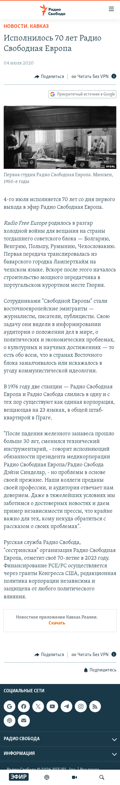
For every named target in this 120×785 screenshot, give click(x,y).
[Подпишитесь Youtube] (52, 706)
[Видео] (74, 777)
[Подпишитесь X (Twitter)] (38, 706)
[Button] (49, 77)
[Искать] (102, 777)
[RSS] (95, 706)
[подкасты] (47, 777)
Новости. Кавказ (26, 26)
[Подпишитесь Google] (9, 706)
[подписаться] (24, 721)
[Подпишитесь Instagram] (80, 706)
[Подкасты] (9, 721)
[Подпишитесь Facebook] (24, 706)
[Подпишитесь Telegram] (66, 706)
